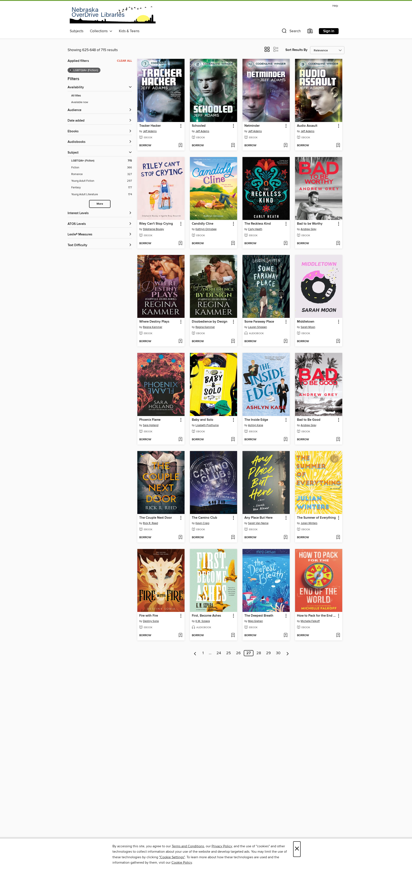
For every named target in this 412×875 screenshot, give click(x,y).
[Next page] (287, 653)
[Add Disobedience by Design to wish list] (233, 341)
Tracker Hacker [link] (150, 126)
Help (335, 6)
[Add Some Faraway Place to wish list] (285, 341)
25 (228, 653)
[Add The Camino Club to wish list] (233, 537)
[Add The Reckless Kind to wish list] (285, 243)
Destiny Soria (151, 621)
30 (278, 653)
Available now (79, 102)
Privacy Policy (222, 846)
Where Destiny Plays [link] (154, 322)
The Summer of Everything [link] (316, 518)
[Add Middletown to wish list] (338, 341)
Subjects (76, 31)
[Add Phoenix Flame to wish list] (180, 439)
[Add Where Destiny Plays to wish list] (180, 341)
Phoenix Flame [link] (150, 420)
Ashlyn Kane (255, 425)
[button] (291, 32)
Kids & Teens (129, 31)
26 (238, 653)
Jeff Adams (150, 131)
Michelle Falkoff (310, 621)
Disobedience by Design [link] (209, 322)
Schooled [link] (199, 126)
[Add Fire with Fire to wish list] (180, 635)
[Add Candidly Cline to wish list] (233, 243)
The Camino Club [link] (204, 518)
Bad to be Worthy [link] (310, 224)
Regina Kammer (152, 327)
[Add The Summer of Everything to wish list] (338, 537)
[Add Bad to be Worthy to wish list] (338, 243)
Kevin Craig (202, 523)
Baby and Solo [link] (202, 420)
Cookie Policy (181, 862)
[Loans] (310, 32)
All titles (76, 96)
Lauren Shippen (257, 327)
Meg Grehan (255, 621)
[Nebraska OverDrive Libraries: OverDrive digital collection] (113, 14)
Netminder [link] (252, 126)
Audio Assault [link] (307, 126)
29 (268, 653)
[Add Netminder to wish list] (285, 145)
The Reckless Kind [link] (257, 224)
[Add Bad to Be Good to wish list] (338, 439)
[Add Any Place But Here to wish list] (285, 537)
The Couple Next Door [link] (155, 518)
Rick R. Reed (150, 523)
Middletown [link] (305, 322)
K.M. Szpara (202, 621)
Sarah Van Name (258, 523)
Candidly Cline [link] (202, 224)
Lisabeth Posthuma (207, 425)
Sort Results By (296, 50)
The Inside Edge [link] (256, 420)
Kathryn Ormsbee (206, 229)
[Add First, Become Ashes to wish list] (233, 635)
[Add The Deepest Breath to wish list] (285, 635)
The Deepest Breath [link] (258, 616)
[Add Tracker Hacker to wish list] (180, 145)
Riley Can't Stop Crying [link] (156, 224)
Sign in (328, 31)
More (100, 204)
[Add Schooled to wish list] (233, 145)
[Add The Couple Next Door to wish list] (180, 537)
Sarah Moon (308, 327)
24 (219, 653)
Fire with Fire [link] (148, 616)
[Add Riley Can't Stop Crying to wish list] (180, 243)
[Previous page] (195, 653)
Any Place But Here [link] (258, 518)
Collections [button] (99, 31)
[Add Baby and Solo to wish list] (233, 439)
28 (258, 653)
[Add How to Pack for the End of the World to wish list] (338, 635)
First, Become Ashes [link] (206, 616)
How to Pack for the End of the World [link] (316, 616)
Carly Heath (255, 229)
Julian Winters (309, 523)
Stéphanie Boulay (153, 229)
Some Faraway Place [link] (259, 322)
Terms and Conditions (188, 846)
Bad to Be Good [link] (308, 420)
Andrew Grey (308, 229)
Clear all (124, 61)
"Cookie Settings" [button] (172, 857)
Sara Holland (150, 425)
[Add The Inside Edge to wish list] (285, 439)
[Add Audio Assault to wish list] (338, 145)
